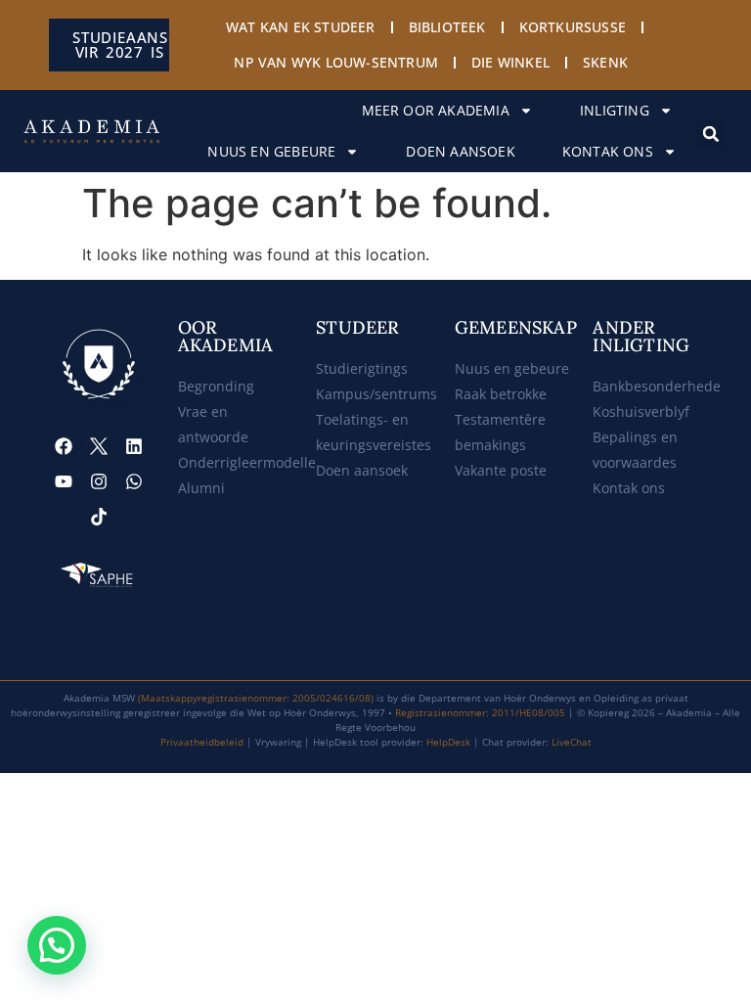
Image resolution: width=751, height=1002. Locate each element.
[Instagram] (98, 481)
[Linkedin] (134, 446)
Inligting (614, 110)
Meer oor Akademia (435, 110)
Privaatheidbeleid (201, 742)
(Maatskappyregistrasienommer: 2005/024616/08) (256, 698)
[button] (711, 134)
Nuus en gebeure (271, 151)
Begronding (216, 386)
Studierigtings (362, 368)
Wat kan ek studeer (301, 27)
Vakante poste (501, 470)
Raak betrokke (501, 394)
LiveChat (572, 742)
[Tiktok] (98, 516)
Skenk (605, 62)
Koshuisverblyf (641, 411)
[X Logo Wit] (98, 446)
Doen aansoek (460, 151)
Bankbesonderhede (657, 386)
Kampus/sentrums (376, 394)
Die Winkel (510, 62)
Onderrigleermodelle (247, 462)
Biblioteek (447, 27)
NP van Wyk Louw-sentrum (336, 62)
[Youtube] (63, 481)
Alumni (201, 487)
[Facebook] (63, 446)
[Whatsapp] (134, 481)
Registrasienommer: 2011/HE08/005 (480, 712)
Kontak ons (607, 151)
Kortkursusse (572, 27)
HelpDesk (448, 742)
